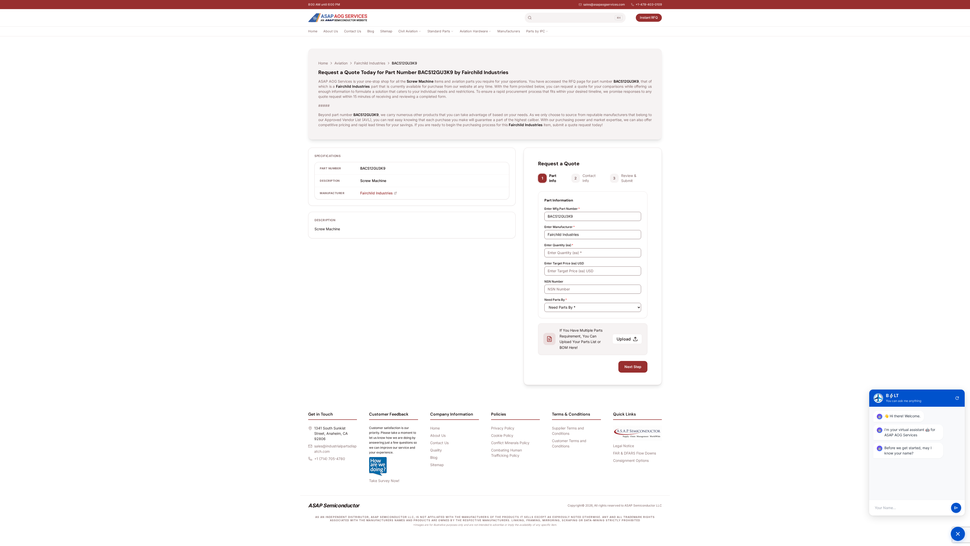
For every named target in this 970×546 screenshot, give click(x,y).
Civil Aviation (408, 31)
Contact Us (352, 31)
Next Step (632, 367)
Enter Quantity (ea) (558, 245)
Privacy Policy (502, 428)
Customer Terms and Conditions (569, 443)
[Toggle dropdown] (419, 31)
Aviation (341, 63)
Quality (436, 450)
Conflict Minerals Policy (510, 443)
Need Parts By (555, 300)
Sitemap (386, 31)
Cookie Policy (502, 435)
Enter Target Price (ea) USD (564, 263)
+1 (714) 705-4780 (329, 459)
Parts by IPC (535, 31)
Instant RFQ (649, 17)
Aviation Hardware (474, 31)
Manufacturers (508, 31)
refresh (957, 398)
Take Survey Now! (384, 481)
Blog (370, 31)
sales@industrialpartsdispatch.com (335, 448)
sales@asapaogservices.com (604, 4)
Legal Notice (623, 446)
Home (312, 31)
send (956, 508)
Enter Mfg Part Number (562, 209)
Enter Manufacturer (559, 227)
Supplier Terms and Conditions (568, 431)
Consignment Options (631, 460)
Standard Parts (438, 31)
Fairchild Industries (369, 63)
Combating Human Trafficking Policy (506, 453)
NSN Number (553, 281)
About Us (330, 31)
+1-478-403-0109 (649, 4)
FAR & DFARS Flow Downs (634, 453)
